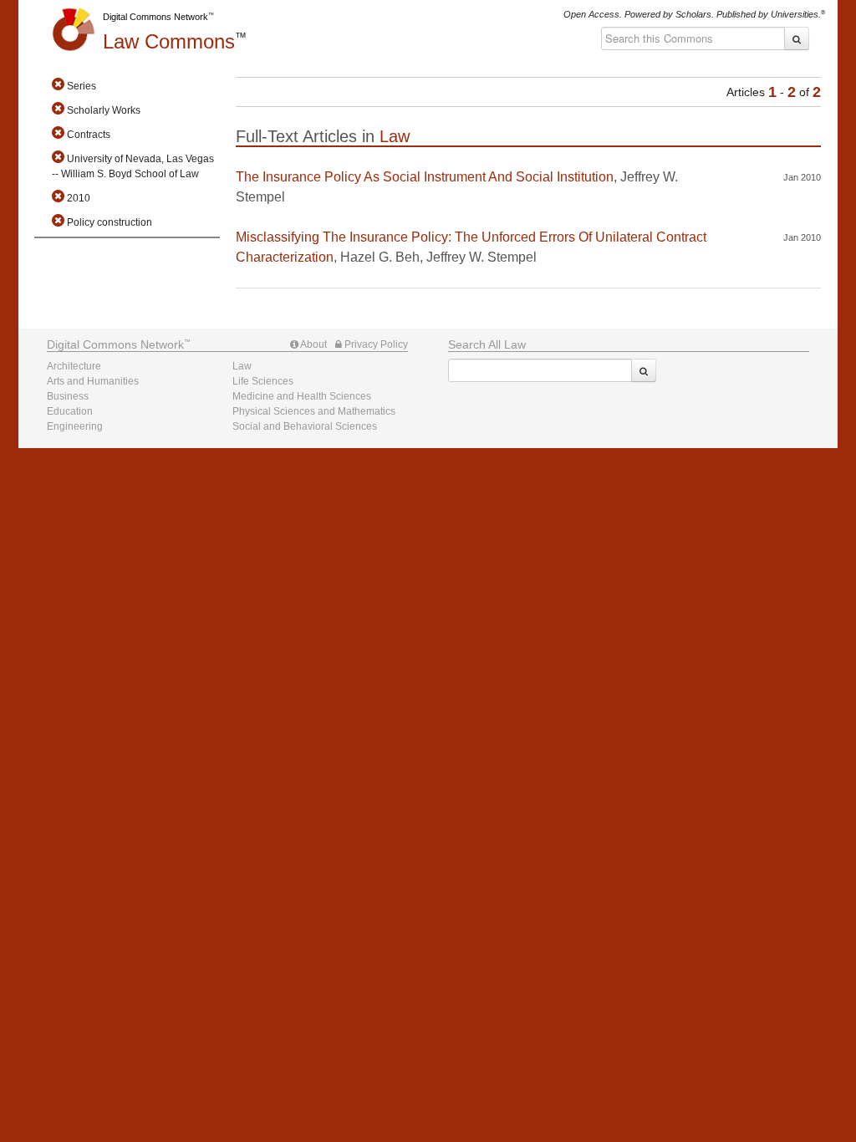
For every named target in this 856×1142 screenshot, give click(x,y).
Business (68, 396)
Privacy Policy (375, 344)
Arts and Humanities (93, 381)
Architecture (74, 366)
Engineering (75, 426)
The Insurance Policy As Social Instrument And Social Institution (425, 177)
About (312, 344)
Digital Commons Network (155, 17)
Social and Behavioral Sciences (304, 426)
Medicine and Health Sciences (301, 396)
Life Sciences (262, 381)
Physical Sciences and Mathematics (313, 411)
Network (115, 344)
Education (70, 411)
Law (169, 41)
